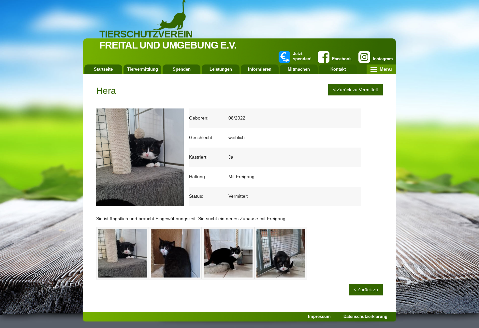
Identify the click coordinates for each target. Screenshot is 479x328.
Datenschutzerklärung (365, 316)
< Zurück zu (366, 289)
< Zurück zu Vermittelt (355, 89)
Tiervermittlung (142, 69)
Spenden (182, 69)
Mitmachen (299, 69)
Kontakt (338, 69)
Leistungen (221, 69)
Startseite (103, 69)
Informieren (259, 69)
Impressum (319, 316)
